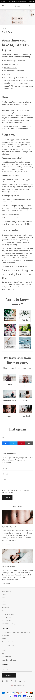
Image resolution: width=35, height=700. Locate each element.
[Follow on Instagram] (11, 681)
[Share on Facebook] (6, 443)
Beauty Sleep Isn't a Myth (9, 566)
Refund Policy (6, 621)
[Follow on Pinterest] (16, 681)
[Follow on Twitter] (7, 681)
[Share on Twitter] (13, 443)
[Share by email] (29, 443)
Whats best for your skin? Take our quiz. (16, 632)
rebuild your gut (10, 67)
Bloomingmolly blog (9, 660)
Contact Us (6, 611)
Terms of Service (8, 614)
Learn (4, 639)
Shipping (5, 604)
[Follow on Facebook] (2, 681)
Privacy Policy (14, 460)
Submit (7, 497)
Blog (3, 598)
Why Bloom (6, 635)
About (4, 595)
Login (3, 654)
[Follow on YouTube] (20, 681)
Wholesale (5, 608)
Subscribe (8, 675)
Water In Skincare (8, 645)
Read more (6, 544)
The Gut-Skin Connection (9, 527)
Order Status (6, 657)
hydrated (21, 60)
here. (10, 202)
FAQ (3, 601)
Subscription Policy (8, 624)
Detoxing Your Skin (8, 642)
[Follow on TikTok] (24, 681)
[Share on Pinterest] (21, 443)
